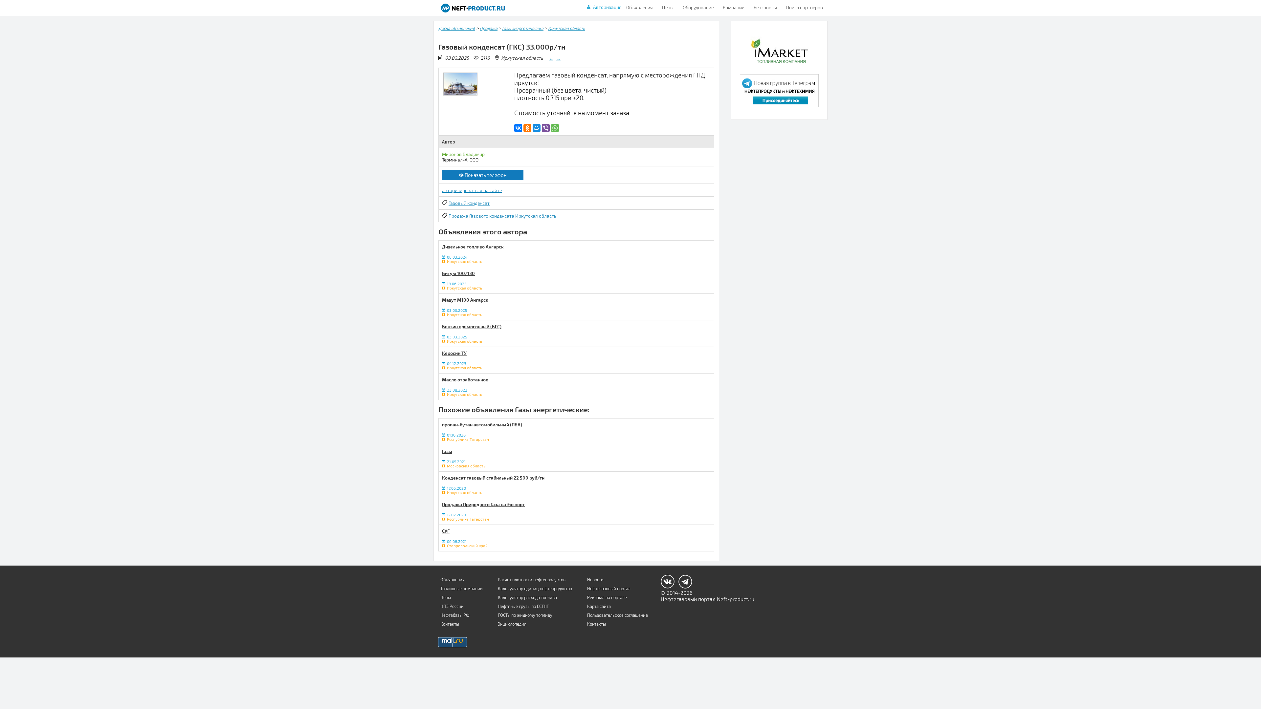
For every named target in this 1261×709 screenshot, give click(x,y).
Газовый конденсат (469, 203)
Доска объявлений (456, 28)
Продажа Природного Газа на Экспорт (483, 504)
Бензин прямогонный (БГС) (471, 326)
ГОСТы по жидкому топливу (525, 615)
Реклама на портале (607, 597)
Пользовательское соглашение (617, 615)
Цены (668, 7)
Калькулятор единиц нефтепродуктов (535, 588)
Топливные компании (461, 588)
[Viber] (546, 128)
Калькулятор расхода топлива (527, 597)
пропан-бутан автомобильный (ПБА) (482, 424)
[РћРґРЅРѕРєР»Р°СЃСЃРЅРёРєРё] (527, 128)
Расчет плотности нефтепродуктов (531, 579)
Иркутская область (566, 28)
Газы (447, 451)
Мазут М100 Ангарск (465, 300)
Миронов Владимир (463, 154)
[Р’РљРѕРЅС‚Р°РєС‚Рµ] (518, 128)
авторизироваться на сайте (472, 190)
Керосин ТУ (454, 353)
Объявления (639, 7)
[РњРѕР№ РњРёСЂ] (537, 128)
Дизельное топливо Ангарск (473, 246)
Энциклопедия (512, 624)
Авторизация (607, 7)
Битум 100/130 (458, 273)
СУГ (446, 531)
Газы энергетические (522, 28)
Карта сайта (599, 606)
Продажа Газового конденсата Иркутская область (502, 216)
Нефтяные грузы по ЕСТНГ (523, 606)
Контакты (449, 624)
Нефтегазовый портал (608, 588)
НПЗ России (452, 606)
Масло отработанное (465, 379)
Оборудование (698, 7)
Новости (595, 579)
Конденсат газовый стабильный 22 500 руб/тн (493, 478)
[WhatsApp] (555, 128)
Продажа (489, 28)
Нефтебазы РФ (455, 615)
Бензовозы (765, 7)
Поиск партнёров (804, 7)
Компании (733, 7)
